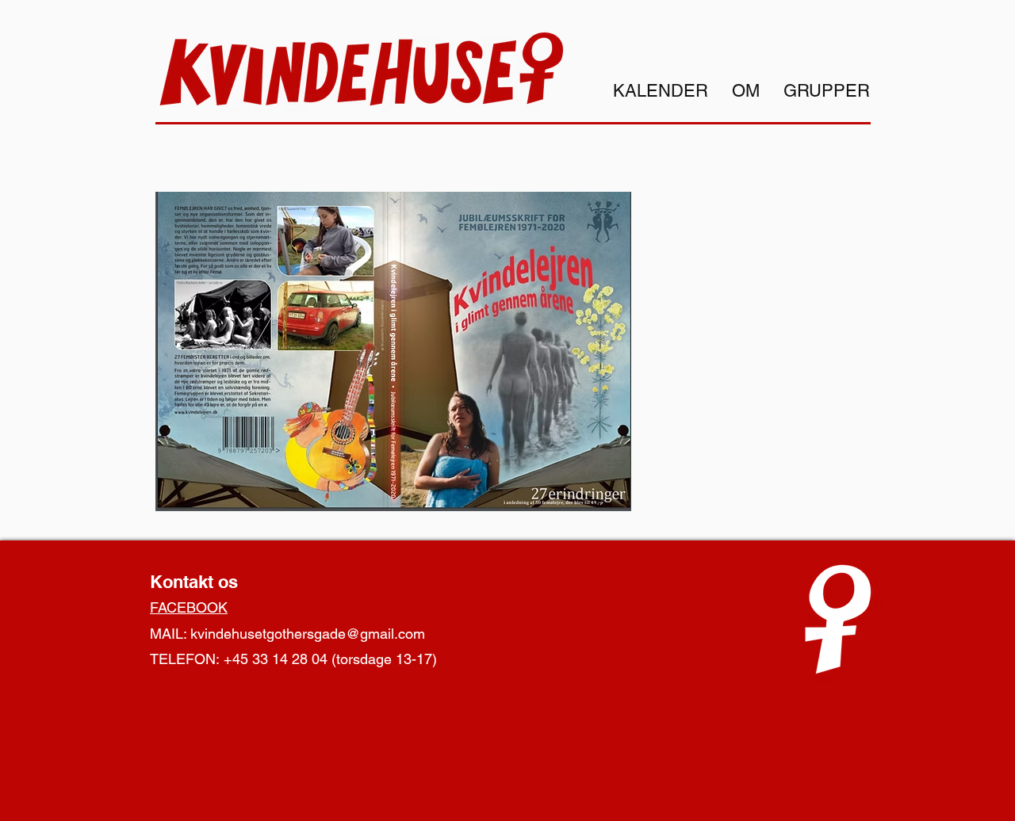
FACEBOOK (189, 607)
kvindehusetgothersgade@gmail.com (307, 633)
